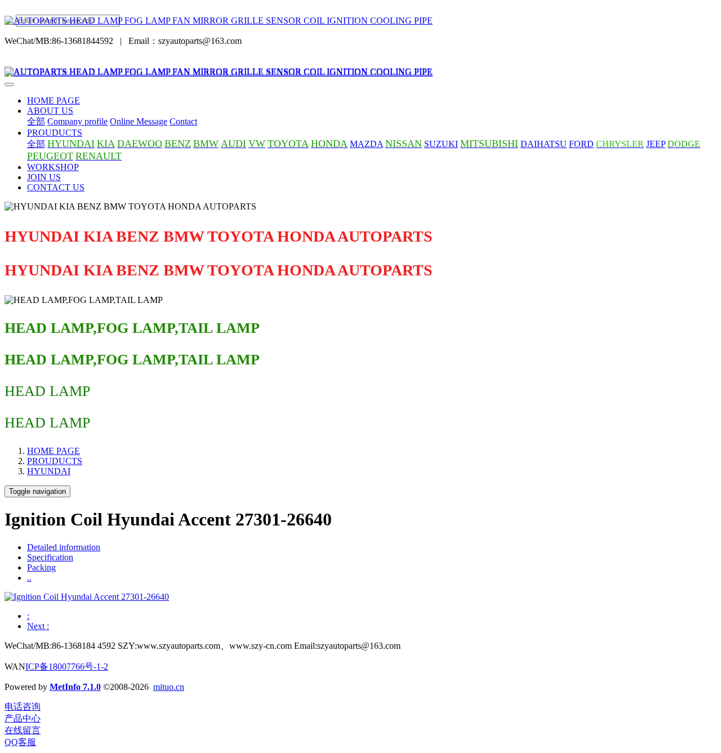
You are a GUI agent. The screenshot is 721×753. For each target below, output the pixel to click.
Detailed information (63, 547)
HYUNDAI (48, 471)
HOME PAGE (53, 100)
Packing (41, 567)
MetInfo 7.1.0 (75, 687)
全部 (36, 121)
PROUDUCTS (54, 461)
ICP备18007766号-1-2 (66, 666)
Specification (50, 557)
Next (38, 626)
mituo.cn (168, 687)
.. (29, 577)
